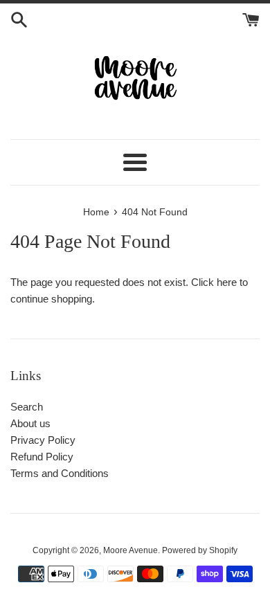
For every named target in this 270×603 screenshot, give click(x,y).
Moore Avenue (130, 550)
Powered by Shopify (199, 550)
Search (26, 407)
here (227, 282)
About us (30, 423)
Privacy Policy (42, 440)
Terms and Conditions (59, 473)
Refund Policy (41, 456)
